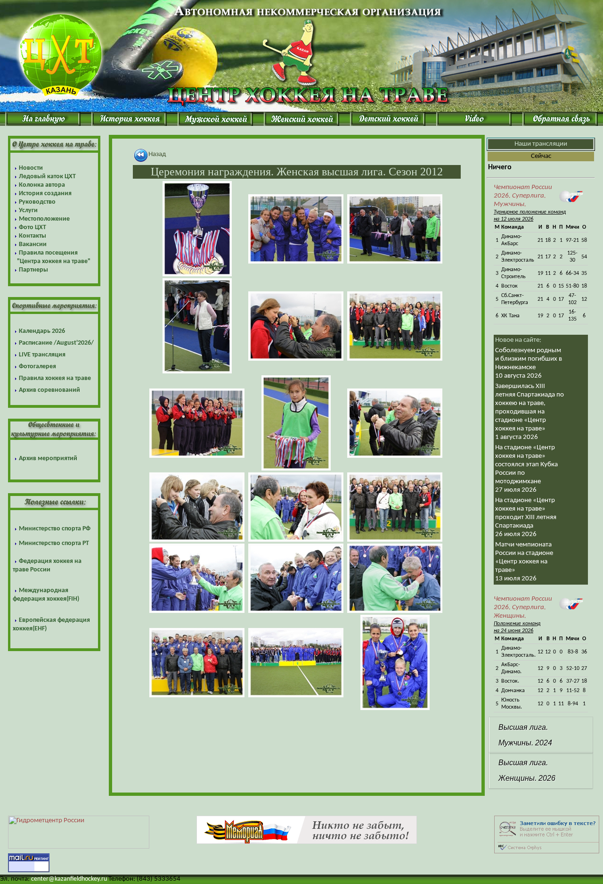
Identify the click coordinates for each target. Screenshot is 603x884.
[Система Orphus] (546, 851)
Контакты (32, 236)
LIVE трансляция (42, 354)
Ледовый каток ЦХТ (47, 176)
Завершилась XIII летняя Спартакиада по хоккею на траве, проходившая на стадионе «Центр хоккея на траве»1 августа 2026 (529, 412)
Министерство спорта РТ (54, 543)
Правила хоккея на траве (55, 378)
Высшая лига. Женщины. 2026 (526, 770)
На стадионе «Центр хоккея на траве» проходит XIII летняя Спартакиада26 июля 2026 (525, 517)
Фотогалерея (37, 366)
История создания (45, 193)
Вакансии (33, 244)
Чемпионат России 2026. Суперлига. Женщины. (523, 607)
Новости (31, 168)
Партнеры (33, 269)
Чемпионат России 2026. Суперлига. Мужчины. (523, 196)
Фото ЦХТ (32, 227)
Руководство (37, 202)
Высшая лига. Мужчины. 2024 (525, 735)
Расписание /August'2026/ (56, 343)
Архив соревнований (49, 390)
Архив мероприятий (48, 458)
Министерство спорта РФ (54, 528)
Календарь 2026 (42, 331)
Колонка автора (42, 185)
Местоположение (44, 219)
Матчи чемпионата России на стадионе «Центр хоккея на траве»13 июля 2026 (524, 561)
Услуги (28, 210)
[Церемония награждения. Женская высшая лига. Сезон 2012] (196, 228)
